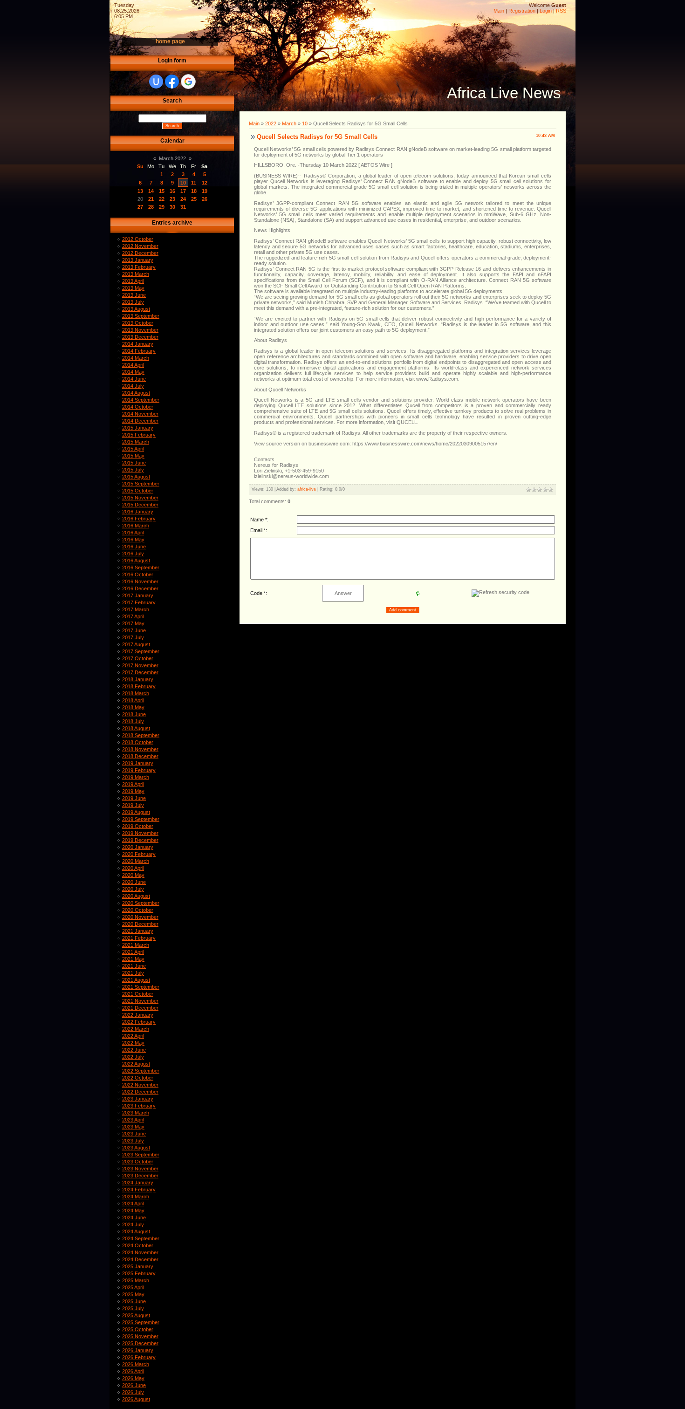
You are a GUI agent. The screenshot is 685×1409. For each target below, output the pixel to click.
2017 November (140, 665)
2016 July (133, 553)
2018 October (137, 742)
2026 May (133, 1378)
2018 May (133, 707)
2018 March (135, 693)
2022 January (137, 1015)
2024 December (140, 1259)
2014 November (140, 414)
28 (151, 207)
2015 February (139, 435)
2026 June (134, 1385)
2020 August (136, 896)
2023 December (140, 1175)
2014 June (134, 379)
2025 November (140, 1336)
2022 (270, 123)
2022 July (133, 1057)
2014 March (135, 358)
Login (546, 11)
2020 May (133, 875)
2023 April (133, 1119)
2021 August (136, 980)
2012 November (140, 246)
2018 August (136, 728)
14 (151, 191)
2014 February (139, 351)
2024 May (133, 1210)
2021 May (133, 959)
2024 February (139, 1189)
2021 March (135, 945)
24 (183, 199)
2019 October (137, 826)
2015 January (137, 428)
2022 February (139, 1022)
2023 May (133, 1126)
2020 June (134, 882)
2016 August (136, 560)
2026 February (139, 1357)
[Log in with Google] (188, 81)
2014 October (137, 407)
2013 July (133, 302)
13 (140, 191)
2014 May (133, 372)
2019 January (137, 763)
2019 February (139, 770)
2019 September (140, 819)
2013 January (137, 260)
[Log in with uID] (156, 82)
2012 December (140, 253)
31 (183, 207)
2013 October (137, 323)
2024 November (140, 1252)
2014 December (140, 421)
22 (161, 199)
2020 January (137, 847)
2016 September (140, 567)
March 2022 (172, 158)
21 (151, 199)
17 (183, 191)
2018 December (140, 756)
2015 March (135, 442)
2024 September (140, 1238)
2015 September (140, 483)
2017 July (133, 637)
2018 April (133, 700)
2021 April (133, 952)
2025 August (136, 1315)
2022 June (134, 1050)
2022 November (140, 1085)
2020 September (140, 903)
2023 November (140, 1168)
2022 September (140, 1071)
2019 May (133, 791)
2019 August (136, 812)
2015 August (136, 476)
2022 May (133, 1043)
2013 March (135, 274)
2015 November (140, 497)
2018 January (137, 679)
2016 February (139, 518)
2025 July (133, 1308)
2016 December (140, 588)
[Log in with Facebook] (172, 82)
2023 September (140, 1154)
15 (161, 191)
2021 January (137, 931)
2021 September (140, 987)
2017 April (133, 616)
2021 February (139, 938)
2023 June (134, 1133)
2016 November (140, 581)
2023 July (133, 1140)
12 (204, 182)
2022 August (136, 1064)
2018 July (133, 721)
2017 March (135, 609)
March (289, 123)
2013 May (133, 288)
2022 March (135, 1029)
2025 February (139, 1273)
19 (204, 191)
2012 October (137, 239)
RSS (561, 11)
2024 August (136, 1231)
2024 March (135, 1196)
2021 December (140, 1008)
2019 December (140, 840)
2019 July (133, 805)
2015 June (134, 462)
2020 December (140, 924)
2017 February (139, 602)
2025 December (140, 1343)
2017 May (133, 623)
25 (194, 199)
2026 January (137, 1350)
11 (193, 182)
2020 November (140, 917)
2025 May (133, 1294)
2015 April (133, 448)
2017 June (134, 630)
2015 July (133, 469)
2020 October (137, 910)
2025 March (135, 1280)
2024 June (134, 1217)
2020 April (133, 868)
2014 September (140, 400)
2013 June (134, 295)
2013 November (140, 330)
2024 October (137, 1245)
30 (172, 207)
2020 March (135, 861)
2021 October (137, 994)
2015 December (140, 504)
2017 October (137, 658)
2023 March (135, 1112)
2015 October (137, 490)
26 (204, 199)
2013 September (140, 316)
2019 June (134, 798)
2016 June (134, 546)
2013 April (133, 281)
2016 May (133, 539)
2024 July (133, 1224)
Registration (521, 11)
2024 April (133, 1203)
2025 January (137, 1266)
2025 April (133, 1287)
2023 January (137, 1098)
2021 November (140, 1001)
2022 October (137, 1078)
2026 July (133, 1392)
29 (161, 207)
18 (194, 191)
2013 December (140, 337)
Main (498, 11)
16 (172, 191)
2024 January (137, 1182)
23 (172, 199)
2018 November (140, 749)
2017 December (140, 672)
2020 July (133, 889)
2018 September (140, 735)
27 (140, 207)
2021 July (133, 973)
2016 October (137, 574)
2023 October (137, 1161)
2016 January (137, 511)
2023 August (136, 1147)
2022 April (133, 1036)
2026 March (135, 1364)
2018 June (134, 714)
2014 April (133, 365)
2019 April (133, 784)
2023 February (139, 1105)
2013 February (139, 267)
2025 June (134, 1301)
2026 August (136, 1399)
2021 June (134, 966)
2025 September (140, 1322)
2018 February (139, 686)
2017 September (140, 651)
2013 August (136, 309)
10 (183, 182)
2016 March (135, 525)
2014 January (137, 344)
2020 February (139, 854)
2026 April (133, 1371)
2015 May (133, 455)
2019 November (140, 833)
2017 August (136, 644)
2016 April (133, 532)
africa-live (306, 489)
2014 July (133, 386)
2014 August (136, 393)
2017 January (137, 595)
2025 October (137, 1329)
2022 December (140, 1091)
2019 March (135, 777)
